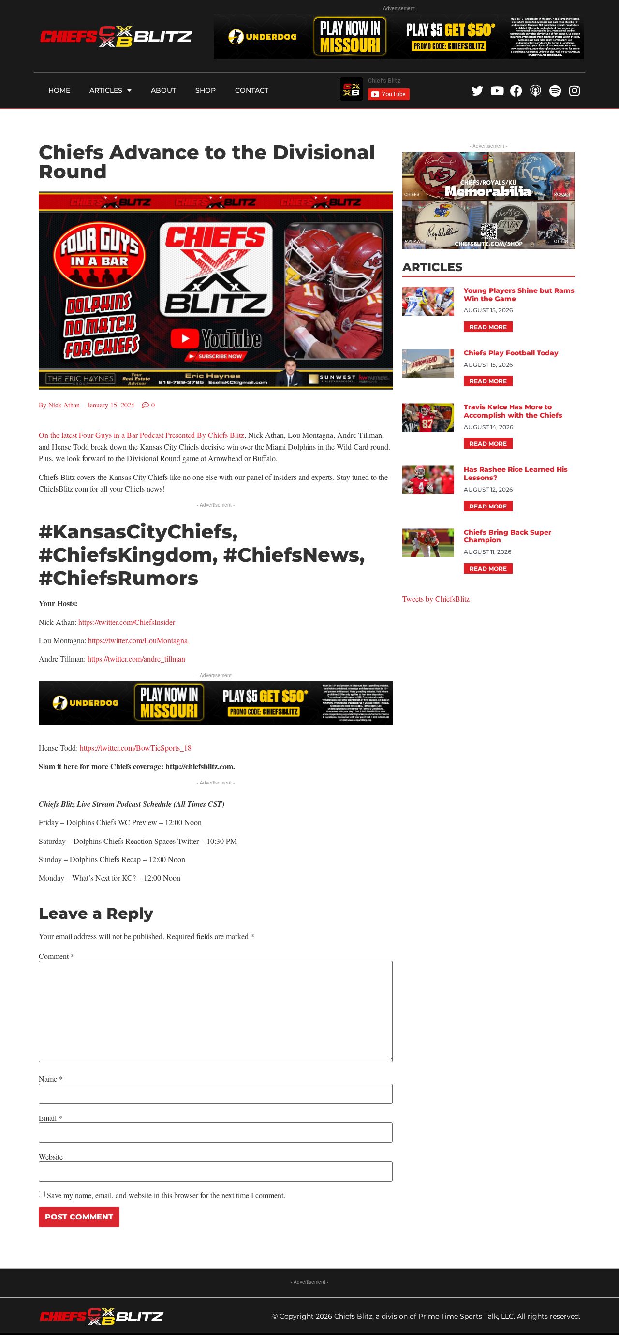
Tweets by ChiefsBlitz (436, 599)
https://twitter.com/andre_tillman (136, 658)
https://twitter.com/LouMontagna (138, 640)
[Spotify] (555, 91)
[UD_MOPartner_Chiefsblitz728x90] (399, 56)
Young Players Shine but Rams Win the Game (519, 294)
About (163, 90)
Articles (105, 90)
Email (50, 1118)
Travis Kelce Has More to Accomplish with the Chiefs (513, 411)
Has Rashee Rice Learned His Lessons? (516, 473)
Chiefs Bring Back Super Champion (507, 536)
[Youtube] (497, 91)
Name (51, 1079)
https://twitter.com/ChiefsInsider (126, 622)
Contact (251, 90)
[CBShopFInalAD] (488, 246)
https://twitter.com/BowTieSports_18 (136, 747)
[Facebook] (516, 91)
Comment (56, 956)
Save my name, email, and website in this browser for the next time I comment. (166, 1195)
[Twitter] (478, 91)
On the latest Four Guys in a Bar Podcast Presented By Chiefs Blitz (141, 435)
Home (59, 90)
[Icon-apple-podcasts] (536, 91)
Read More (488, 327)
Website (51, 1157)
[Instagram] (574, 91)
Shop (205, 90)
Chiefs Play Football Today (511, 352)
